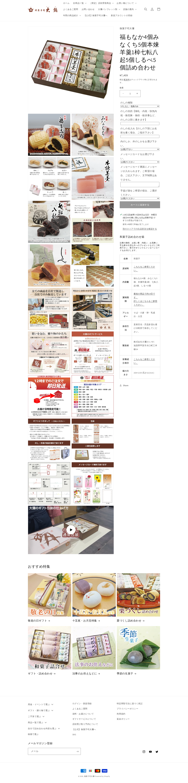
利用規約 (121, 713)
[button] (79, 3)
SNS (74, 734)
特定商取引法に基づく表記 (129, 703)
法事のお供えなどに (84, 673)
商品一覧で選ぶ (35, 722)
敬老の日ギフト (37, 620)
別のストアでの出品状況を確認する (140, 228)
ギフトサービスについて (84, 719)
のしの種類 (126, 102)
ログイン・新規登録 (82, 703)
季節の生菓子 (125, 673)
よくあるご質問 (79, 708)
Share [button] (126, 385)
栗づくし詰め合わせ (129, 620)
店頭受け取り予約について (85, 724)
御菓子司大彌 (89, 776)
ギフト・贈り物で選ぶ (39, 710)
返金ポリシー (123, 719)
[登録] (77, 751)
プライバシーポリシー (127, 708)
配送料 (126, 79)
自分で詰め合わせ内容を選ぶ (42, 728)
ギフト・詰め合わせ (40, 673)
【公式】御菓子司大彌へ (84, 729)
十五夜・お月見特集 (84, 620)
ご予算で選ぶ (34, 716)
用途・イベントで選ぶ (39, 704)
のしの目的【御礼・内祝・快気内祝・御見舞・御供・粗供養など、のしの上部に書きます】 (138, 115)
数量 (122, 87)
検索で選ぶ (33, 734)
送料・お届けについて (83, 713)
